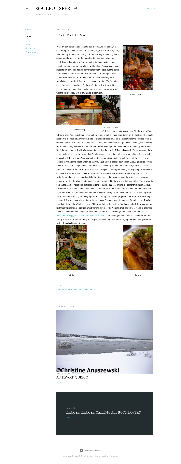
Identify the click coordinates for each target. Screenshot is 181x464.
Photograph (31, 48)
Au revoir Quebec (72, 377)
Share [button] (28, 29)
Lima (27, 41)
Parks (28, 44)
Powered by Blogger (92, 450)
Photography (31, 52)
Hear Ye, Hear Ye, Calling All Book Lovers (103, 412)
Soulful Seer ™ (56, 8)
